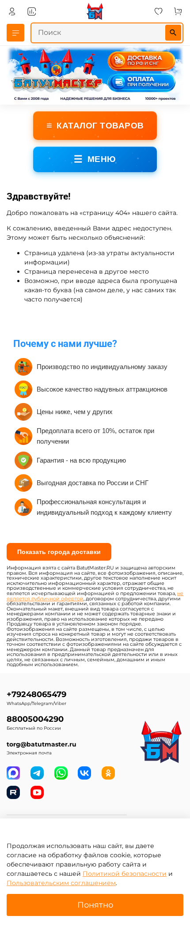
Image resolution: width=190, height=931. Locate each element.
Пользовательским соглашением (61, 883)
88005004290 (35, 719)
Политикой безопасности (125, 874)
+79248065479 (36, 694)
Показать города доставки (59, 551)
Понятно (95, 904)
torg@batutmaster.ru (41, 744)
